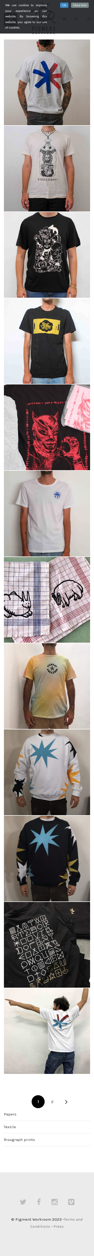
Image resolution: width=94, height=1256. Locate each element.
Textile (10, 1127)
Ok (64, 5)
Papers (10, 1114)
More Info (80, 5)
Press (59, 1226)
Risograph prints (19, 1139)
